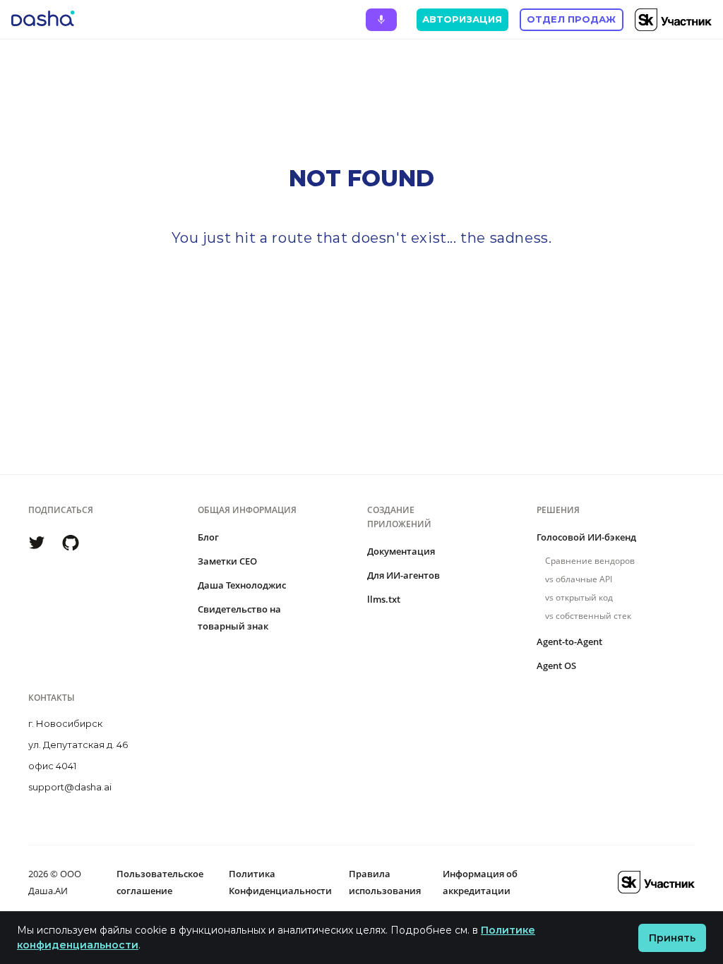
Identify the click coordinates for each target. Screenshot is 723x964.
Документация (401, 551)
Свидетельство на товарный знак (239, 617)
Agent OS (556, 665)
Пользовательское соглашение (159, 882)
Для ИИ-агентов (403, 575)
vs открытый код (579, 597)
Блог (208, 537)
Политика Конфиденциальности (280, 882)
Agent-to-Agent (569, 641)
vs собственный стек (588, 616)
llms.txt (383, 599)
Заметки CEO (227, 561)
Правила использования (385, 882)
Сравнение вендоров (590, 561)
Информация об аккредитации (480, 882)
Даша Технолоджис (242, 585)
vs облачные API (578, 579)
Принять (672, 938)
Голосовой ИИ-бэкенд (586, 537)
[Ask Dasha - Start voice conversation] (381, 19)
